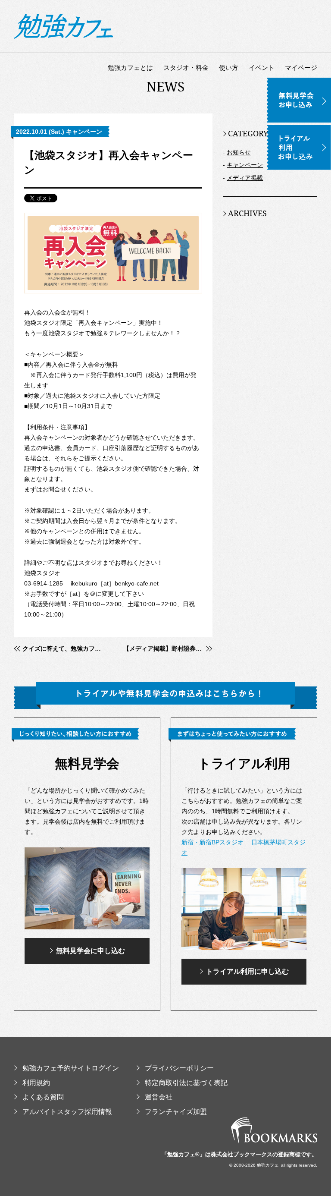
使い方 (228, 67)
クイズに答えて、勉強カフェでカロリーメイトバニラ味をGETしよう (62, 648)
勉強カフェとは (130, 67)
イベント (262, 67)
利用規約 (36, 1082)
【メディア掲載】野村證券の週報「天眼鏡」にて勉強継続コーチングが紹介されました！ (168, 648)
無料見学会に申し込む (90, 950)
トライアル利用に (247, 971)
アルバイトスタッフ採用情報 (67, 1111)
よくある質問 (43, 1097)
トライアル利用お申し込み (299, 129)
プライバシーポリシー (179, 1068)
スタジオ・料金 (186, 67)
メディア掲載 (245, 177)
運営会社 (158, 1097)
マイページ (301, 67)
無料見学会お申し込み (299, 82)
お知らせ (239, 152)
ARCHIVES (247, 213)
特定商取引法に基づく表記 (186, 1082)
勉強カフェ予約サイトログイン (70, 1068)
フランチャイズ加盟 (176, 1111)
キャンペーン (245, 164)
